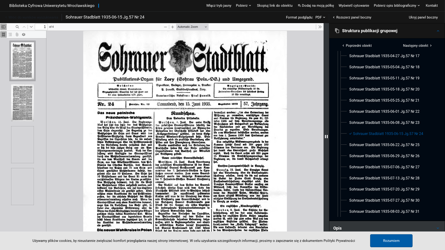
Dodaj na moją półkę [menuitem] (318, 5)
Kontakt (432, 5)
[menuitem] (384, 56)
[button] (387, 30)
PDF (318, 17)
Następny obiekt (415, 46)
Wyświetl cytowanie (354, 5)
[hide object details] (326, 136)
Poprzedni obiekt (359, 46)
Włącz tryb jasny (218, 5)
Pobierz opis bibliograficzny (395, 5)
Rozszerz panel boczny (353, 17)
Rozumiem (391, 241)
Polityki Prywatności (339, 241)
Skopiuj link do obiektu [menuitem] (274, 5)
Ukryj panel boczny (423, 17)
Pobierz (242, 5)
